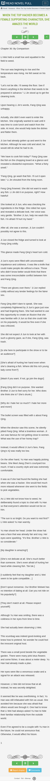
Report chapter (18, 770)
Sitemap (28, 778)
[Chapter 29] (17, 37)
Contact (17, 778)
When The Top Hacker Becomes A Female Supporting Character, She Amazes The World (25, 19)
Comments (35, 770)
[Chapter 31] (33, 37)
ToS (22, 778)
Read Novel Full (18, 3)
